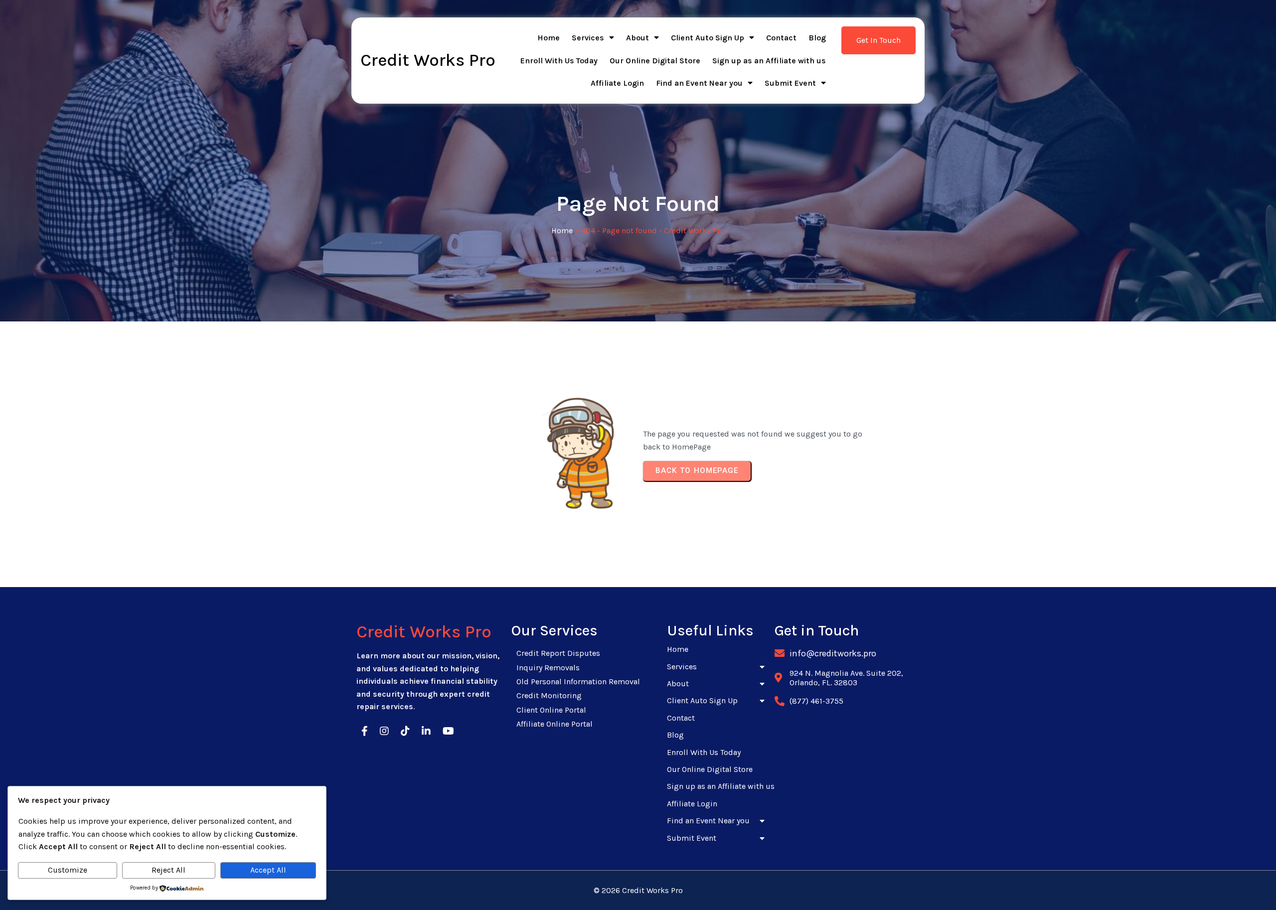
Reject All (168, 870)
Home (562, 230)
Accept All (268, 870)
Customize (67, 870)
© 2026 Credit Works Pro (638, 890)
